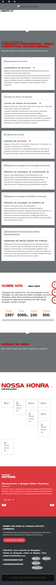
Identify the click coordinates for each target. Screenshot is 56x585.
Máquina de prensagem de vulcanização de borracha (26, 172)
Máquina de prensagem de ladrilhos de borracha (24, 202)
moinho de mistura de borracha (20, 103)
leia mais (7, 500)
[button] (26, 28)
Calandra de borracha (15, 141)
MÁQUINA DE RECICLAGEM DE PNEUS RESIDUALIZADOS (25, 241)
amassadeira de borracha (17, 67)
